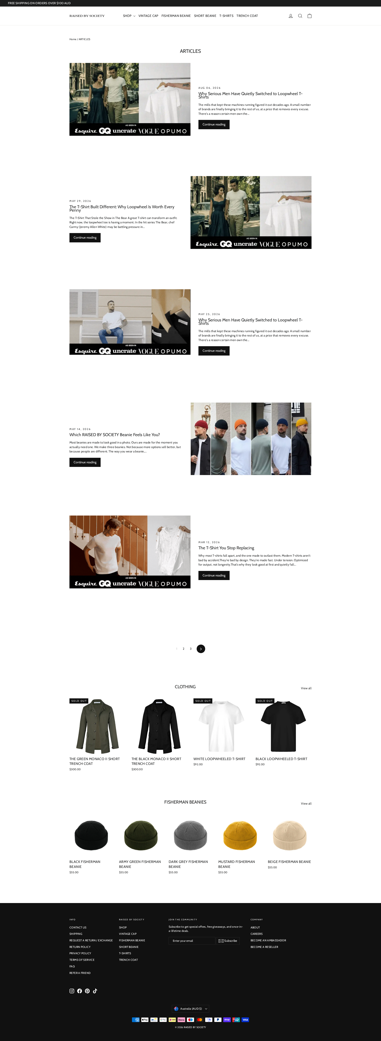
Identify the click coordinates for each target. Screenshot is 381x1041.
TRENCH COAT (247, 16)
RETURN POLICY (79, 946)
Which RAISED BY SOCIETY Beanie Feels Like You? (114, 434)
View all (306, 688)
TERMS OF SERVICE (81, 959)
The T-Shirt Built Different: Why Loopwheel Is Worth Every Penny (121, 208)
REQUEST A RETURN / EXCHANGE (91, 940)
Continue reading (214, 124)
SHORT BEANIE (205, 16)
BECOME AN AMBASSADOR (268, 940)
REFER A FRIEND (79, 972)
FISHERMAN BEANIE (176, 16)
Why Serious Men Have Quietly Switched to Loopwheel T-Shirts (250, 95)
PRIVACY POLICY (80, 953)
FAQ (72, 966)
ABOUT (255, 927)
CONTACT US (78, 927)
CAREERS (257, 933)
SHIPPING (75, 933)
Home (73, 39)
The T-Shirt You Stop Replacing (226, 547)
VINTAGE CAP (148, 16)
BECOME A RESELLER (264, 946)
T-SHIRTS (226, 16)
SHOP (127, 16)
